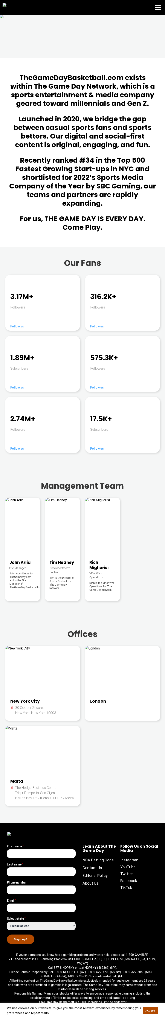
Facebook (128, 880)
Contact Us (92, 867)
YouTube (128, 867)
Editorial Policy (95, 875)
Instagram (129, 860)
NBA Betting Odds (98, 860)
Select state (16, 918)
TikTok (126, 887)
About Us (90, 883)
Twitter (126, 873)
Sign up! (20, 939)
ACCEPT (150, 1010)
